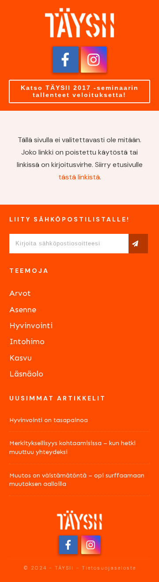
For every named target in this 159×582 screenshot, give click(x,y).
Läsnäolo (26, 374)
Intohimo (27, 341)
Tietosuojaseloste (109, 568)
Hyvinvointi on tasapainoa (48, 420)
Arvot (20, 293)
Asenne (22, 309)
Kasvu (20, 358)
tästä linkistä (79, 177)
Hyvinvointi (31, 325)
